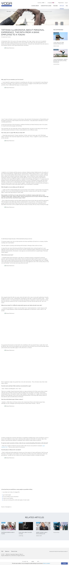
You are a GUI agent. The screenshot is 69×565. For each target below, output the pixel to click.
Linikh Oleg (21, 535)
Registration (61, 2)
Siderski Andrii (56, 45)
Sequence (56, 49)
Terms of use (14, 551)
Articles (62, 5)
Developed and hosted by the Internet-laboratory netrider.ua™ (58, 551)
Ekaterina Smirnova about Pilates (8, 533)
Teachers (55, 5)
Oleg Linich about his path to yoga (25, 533)
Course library (35, 5)
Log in (66, 2)
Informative (56, 34)
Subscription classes (46, 5)
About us (7, 551)
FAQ (67, 5)
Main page (9, 11)
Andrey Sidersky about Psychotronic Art (41, 533)
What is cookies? (46, 563)
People (3, 522)
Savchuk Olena (56, 64)
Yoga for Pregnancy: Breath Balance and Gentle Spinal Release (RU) (60, 61)
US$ (41, 2)
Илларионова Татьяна (6, 36)
